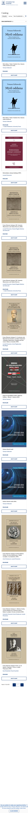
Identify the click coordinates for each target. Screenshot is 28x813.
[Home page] (10, 3)
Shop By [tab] (4, 16)
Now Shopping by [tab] (7, 21)
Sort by (10, 16)
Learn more (23, 808)
